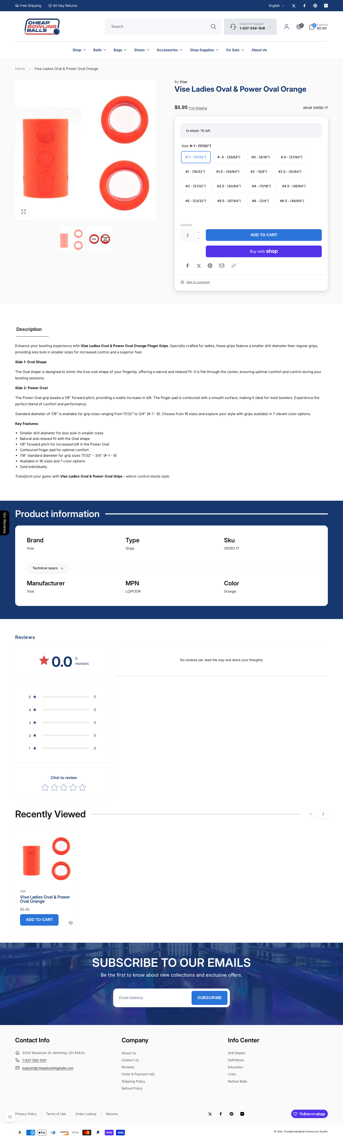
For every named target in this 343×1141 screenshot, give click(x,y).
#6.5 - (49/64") (292, 201)
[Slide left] (311, 814)
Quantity (186, 224)
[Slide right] (323, 814)
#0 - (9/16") (261, 157)
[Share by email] (222, 265)
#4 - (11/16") (261, 186)
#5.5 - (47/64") (229, 201)
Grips (130, 548)
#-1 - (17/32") (196, 157)
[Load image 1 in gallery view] (71, 239)
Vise (181, 82)
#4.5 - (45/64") (294, 186)
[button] (318, 26)
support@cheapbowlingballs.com (47, 1068)
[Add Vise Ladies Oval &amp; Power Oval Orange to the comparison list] (71, 923)
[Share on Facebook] (187, 265)
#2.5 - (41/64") (289, 172)
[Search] (213, 26)
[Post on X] (198, 265)
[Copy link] (233, 265)
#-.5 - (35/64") (228, 157)
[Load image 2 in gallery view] (100, 239)
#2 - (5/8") (259, 172)
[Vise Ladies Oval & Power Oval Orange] (47, 875)
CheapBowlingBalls (294, 1131)
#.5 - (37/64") (291, 157)
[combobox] (163, 26)
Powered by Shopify (316, 1131)
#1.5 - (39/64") (227, 172)
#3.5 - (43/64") (229, 186)
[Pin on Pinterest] (210, 265)
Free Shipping (198, 108)
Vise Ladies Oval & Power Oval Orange (45, 899)
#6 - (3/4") (260, 201)
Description (29, 329)
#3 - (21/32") (196, 186)
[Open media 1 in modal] (85, 149)
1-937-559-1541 (34, 1060)
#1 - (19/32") (195, 172)
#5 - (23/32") (196, 201)
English (274, 5)
